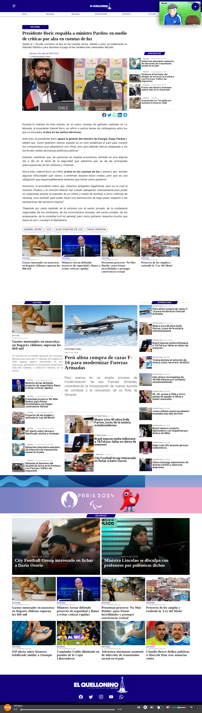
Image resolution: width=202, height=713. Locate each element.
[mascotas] (41, 256)
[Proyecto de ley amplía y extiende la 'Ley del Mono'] (160, 256)
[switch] (160, 707)
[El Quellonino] (14, 7)
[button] (33, 229)
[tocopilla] (135, 103)
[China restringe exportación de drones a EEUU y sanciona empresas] (145, 465)
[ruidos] (121, 256)
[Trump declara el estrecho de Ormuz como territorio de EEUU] (145, 362)
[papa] (145, 447)
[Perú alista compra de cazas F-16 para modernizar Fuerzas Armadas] (145, 311)
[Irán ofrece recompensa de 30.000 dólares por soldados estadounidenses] (145, 379)
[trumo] (145, 396)
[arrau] (81, 256)
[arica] (135, 77)
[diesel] (135, 90)
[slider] (21, 710)
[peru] (145, 413)
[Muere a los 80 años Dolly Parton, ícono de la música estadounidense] (145, 328)
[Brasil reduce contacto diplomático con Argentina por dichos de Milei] (145, 430)
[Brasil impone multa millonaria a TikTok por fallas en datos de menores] (145, 345)
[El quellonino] (101, 9)
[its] (135, 63)
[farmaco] (18, 433)
